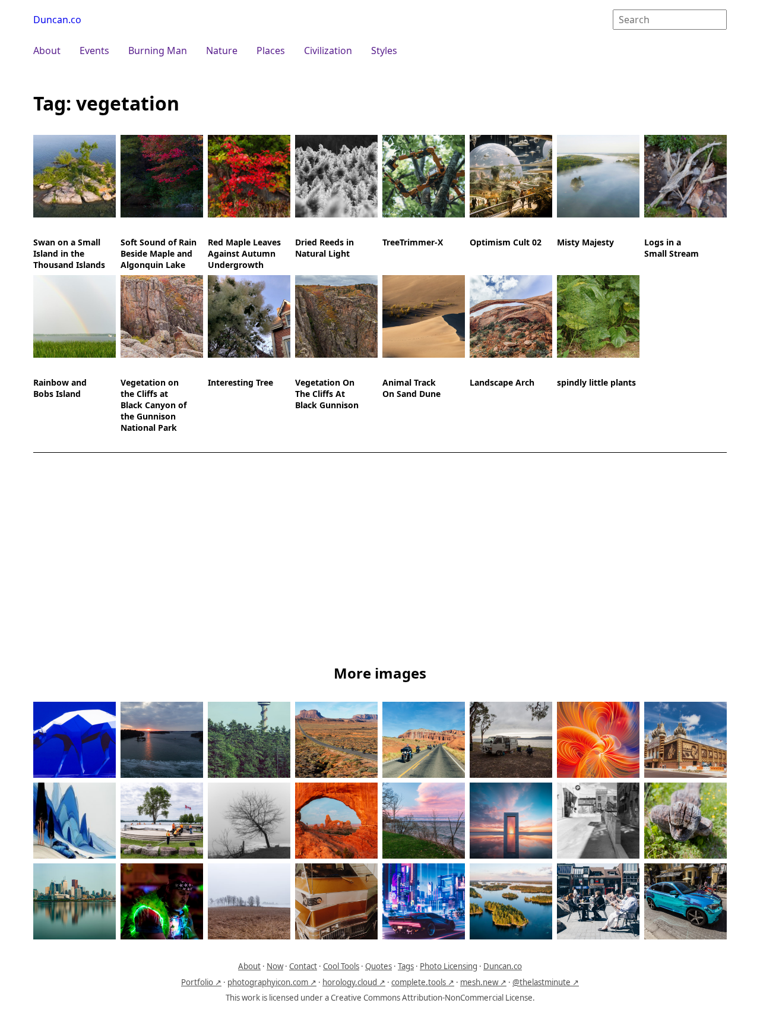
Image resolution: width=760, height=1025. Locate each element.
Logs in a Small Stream (671, 247)
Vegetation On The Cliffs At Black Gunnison (327, 394)
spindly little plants (596, 382)
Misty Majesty (585, 242)
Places (270, 50)
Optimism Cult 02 (506, 242)
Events (94, 50)
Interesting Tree (240, 382)
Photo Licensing (448, 966)
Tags (406, 966)
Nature (222, 50)
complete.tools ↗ (422, 982)
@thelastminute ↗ (545, 982)
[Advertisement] (380, 561)
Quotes (378, 966)
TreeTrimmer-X (412, 242)
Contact (303, 966)
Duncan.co (57, 19)
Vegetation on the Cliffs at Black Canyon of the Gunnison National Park (153, 405)
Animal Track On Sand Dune (411, 388)
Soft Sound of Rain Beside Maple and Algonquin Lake (159, 253)
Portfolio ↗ (201, 982)
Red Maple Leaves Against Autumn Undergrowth (244, 253)
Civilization (328, 50)
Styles (384, 50)
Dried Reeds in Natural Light (324, 247)
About (47, 50)
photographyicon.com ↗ (271, 982)
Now (275, 966)
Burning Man (157, 50)
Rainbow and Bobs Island (60, 388)
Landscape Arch (502, 382)
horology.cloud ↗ (353, 982)
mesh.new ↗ (483, 982)
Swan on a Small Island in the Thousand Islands (69, 253)
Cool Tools (341, 966)
